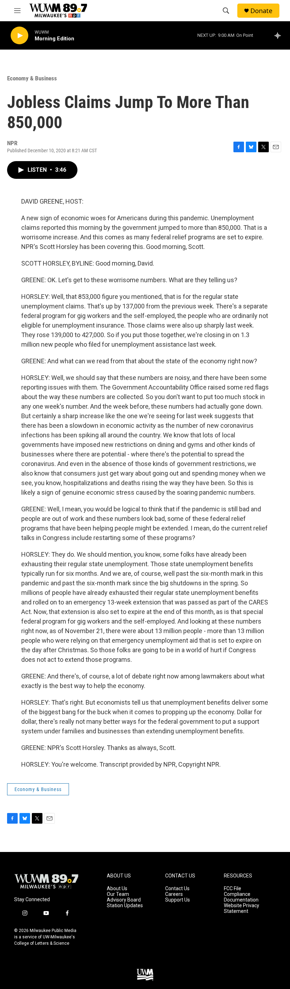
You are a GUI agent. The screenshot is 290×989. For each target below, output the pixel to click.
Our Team (118, 894)
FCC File (232, 888)
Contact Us (177, 888)
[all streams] (279, 35)
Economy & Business (32, 78)
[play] (19, 36)
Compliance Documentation (241, 897)
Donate (261, 11)
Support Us (177, 900)
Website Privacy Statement (241, 908)
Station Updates (125, 905)
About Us (117, 888)
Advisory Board (124, 900)
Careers (174, 894)
